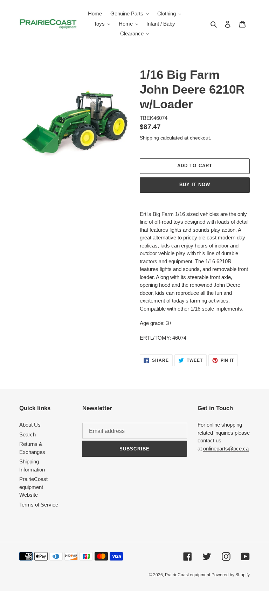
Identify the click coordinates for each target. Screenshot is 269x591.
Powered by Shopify (231, 574)
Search (27, 434)
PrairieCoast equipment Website (33, 487)
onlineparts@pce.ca (226, 448)
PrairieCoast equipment (187, 574)
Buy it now (194, 184)
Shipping (149, 138)
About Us (30, 425)
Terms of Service (38, 505)
